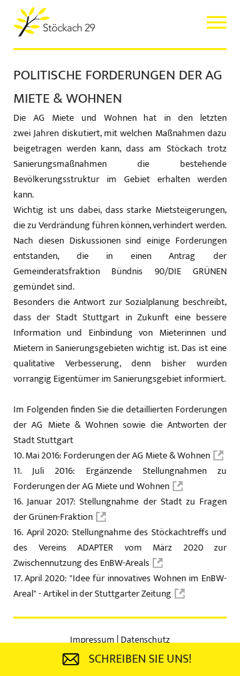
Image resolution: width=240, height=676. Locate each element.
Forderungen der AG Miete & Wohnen (136, 455)
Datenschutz (145, 639)
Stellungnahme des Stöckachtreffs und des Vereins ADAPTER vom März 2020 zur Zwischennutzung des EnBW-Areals (120, 548)
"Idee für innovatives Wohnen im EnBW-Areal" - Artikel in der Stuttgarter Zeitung (120, 586)
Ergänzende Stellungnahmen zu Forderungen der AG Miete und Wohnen (120, 478)
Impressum (93, 639)
